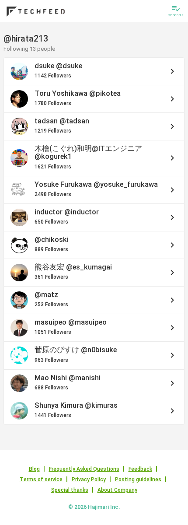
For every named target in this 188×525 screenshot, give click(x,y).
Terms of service (41, 479)
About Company (117, 490)
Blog (34, 469)
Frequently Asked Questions (84, 469)
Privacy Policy (89, 479)
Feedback (140, 469)
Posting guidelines (138, 479)
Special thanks (69, 490)
